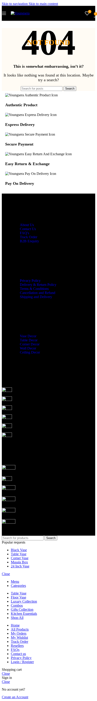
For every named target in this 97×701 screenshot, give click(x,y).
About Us (27, 225)
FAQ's (24, 233)
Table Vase (18, 554)
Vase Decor (28, 336)
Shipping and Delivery (36, 297)
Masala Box (19, 562)
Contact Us (28, 229)
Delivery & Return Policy (38, 285)
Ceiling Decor (30, 352)
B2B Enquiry (29, 241)
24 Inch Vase (20, 566)
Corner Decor (29, 344)
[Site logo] (20, 13)
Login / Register (22, 662)
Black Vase (19, 550)
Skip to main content (43, 4)
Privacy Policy (30, 280)
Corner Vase (19, 558)
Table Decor (28, 340)
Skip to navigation (15, 4)
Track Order (28, 237)
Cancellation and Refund (37, 293)
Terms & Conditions (34, 289)
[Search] (80, 13)
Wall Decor (28, 348)
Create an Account (15, 697)
